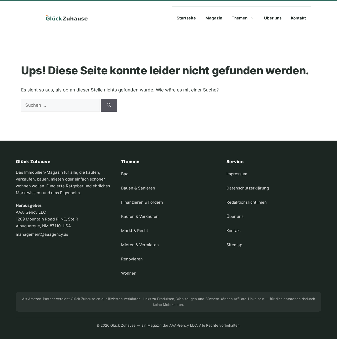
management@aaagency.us (42, 234)
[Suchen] (109, 105)
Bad (124, 173)
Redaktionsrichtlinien (246, 202)
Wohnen (128, 273)
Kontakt (298, 18)
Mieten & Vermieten (140, 244)
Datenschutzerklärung (247, 188)
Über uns (272, 18)
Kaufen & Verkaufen (139, 216)
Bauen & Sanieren (138, 188)
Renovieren (132, 258)
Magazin (213, 18)
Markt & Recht (134, 230)
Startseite (186, 18)
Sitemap (234, 244)
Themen (239, 18)
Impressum (236, 173)
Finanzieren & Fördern (142, 202)
